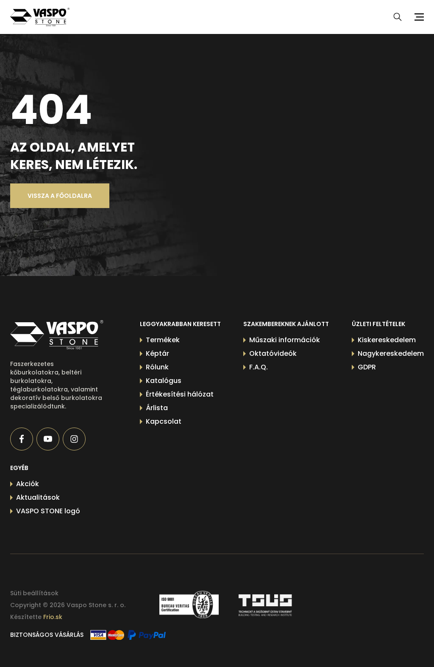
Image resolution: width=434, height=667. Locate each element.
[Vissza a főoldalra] (56, 334)
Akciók (27, 484)
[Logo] (40, 17)
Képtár (157, 353)
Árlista (157, 408)
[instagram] (74, 439)
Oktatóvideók (273, 353)
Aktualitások (38, 497)
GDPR (367, 367)
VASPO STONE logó (48, 511)
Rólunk (157, 367)
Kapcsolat (163, 421)
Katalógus (163, 381)
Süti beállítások (34, 593)
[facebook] (21, 439)
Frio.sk (52, 617)
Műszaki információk (284, 340)
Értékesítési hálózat (180, 394)
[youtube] (47, 439)
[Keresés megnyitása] (397, 17)
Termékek (163, 340)
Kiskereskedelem (387, 340)
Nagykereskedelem (391, 353)
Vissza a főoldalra (60, 195)
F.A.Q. (258, 367)
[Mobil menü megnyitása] (418, 17)
